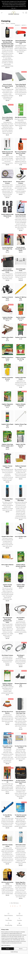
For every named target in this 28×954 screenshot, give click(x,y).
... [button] (17, 906)
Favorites (19, 920)
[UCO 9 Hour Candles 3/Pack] (7, 837)
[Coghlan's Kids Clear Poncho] (21, 370)
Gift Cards (19, 925)
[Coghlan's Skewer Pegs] (21, 416)
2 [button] (12, 906)
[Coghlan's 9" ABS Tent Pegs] (21, 289)
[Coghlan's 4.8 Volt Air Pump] (7, 289)
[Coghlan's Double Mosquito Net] (7, 577)
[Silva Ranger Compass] (7, 647)
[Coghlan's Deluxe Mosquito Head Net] (21, 557)
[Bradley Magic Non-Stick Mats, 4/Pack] (21, 874)
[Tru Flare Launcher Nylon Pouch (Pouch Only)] (21, 773)
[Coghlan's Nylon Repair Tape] (7, 416)
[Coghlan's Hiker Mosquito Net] (21, 577)
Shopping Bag (8, 925)
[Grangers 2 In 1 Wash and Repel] (7, 491)
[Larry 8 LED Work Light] (21, 529)
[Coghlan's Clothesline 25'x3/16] (7, 370)
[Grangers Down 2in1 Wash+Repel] (21, 491)
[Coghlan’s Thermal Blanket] (7, 458)
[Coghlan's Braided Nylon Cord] (21, 309)
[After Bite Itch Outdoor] (21, 109)
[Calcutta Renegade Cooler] (21, 261)
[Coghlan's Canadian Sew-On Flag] (21, 349)
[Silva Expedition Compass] (21, 610)
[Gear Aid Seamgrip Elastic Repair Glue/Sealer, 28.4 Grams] (7, 610)
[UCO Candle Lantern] (21, 837)
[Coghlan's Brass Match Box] (7, 329)
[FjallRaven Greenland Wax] (21, 458)
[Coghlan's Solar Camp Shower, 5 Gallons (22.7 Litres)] (7, 436)
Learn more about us (5, 945)
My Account (19, 915)
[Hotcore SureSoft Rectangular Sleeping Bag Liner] (7, 77)
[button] (14, 13)
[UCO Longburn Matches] (7, 557)
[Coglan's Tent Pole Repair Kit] (21, 436)
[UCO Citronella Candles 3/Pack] (7, 874)
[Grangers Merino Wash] (7, 529)
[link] (14, 8)
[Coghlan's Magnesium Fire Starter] (7, 396)
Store (7, 23)
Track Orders (8, 920)
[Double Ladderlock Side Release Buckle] (7, 207)
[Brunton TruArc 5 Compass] (7, 174)
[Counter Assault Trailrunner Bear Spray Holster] (7, 261)
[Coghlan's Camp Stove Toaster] (7, 349)
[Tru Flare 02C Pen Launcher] (7, 807)
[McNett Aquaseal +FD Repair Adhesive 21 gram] (7, 144)
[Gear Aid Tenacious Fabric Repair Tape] (21, 704)
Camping (13, 23)
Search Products (8, 915)
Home (2, 23)
